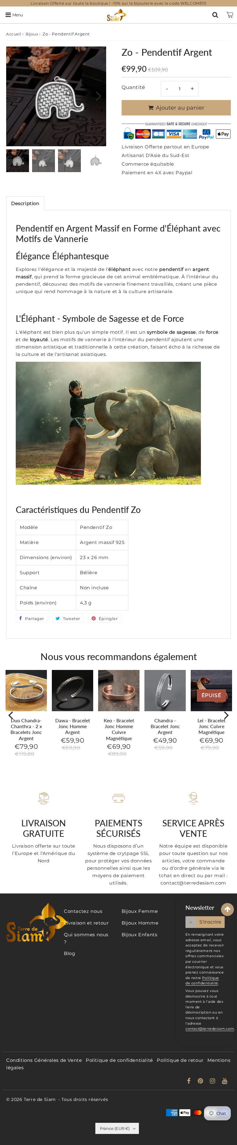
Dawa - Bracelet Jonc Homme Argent (72, 726)
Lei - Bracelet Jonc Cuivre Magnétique (212, 726)
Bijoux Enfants (139, 934)
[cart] (230, 14)
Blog (69, 953)
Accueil (13, 34)
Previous (13, 95)
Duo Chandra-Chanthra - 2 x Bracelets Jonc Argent (26, 729)
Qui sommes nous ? (86, 938)
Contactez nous (83, 911)
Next (98, 95)
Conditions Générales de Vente (44, 1060)
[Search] (215, 14)
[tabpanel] (18, 161)
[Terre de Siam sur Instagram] (213, 1081)
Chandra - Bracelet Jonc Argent (165, 726)
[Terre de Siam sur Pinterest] (201, 1081)
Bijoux (32, 34)
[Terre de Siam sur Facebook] (189, 1081)
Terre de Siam (40, 1099)
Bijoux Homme (140, 923)
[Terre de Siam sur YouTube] (224, 1081)
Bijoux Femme (140, 911)
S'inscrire (210, 922)
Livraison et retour (86, 923)
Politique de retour (180, 1060)
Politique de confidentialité (119, 1060)
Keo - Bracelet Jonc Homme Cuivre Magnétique (119, 729)
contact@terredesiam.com (209, 1028)
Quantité (133, 87)
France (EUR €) (115, 1128)
